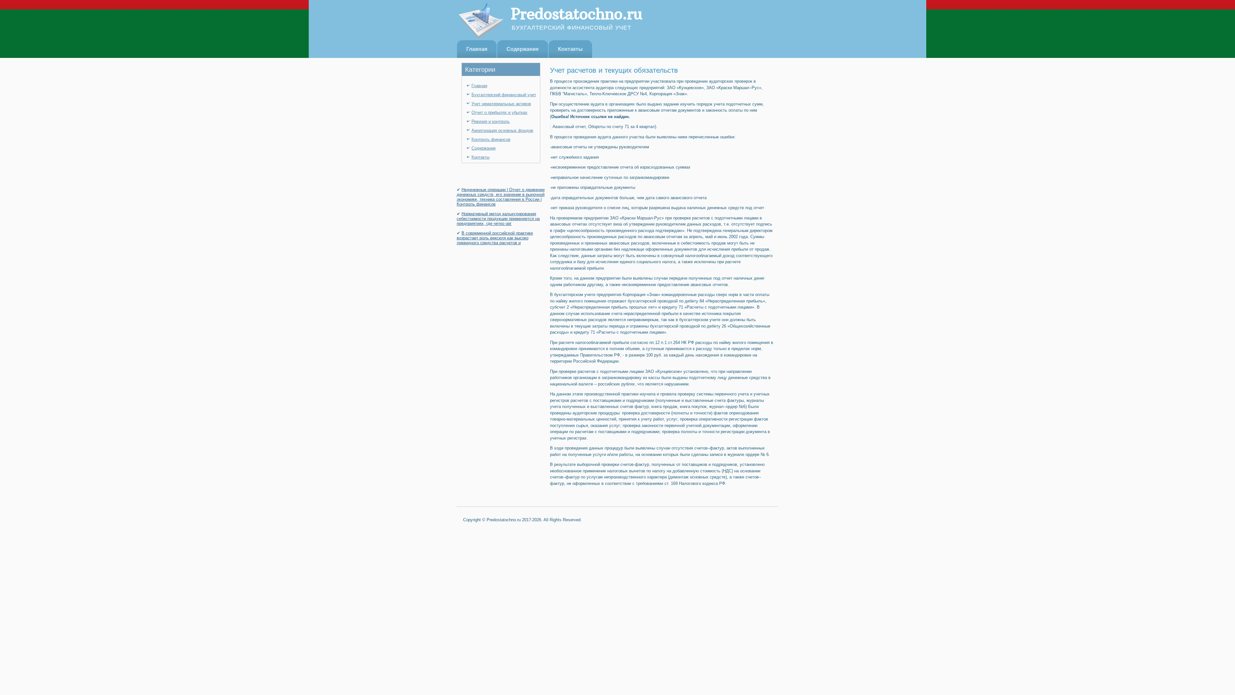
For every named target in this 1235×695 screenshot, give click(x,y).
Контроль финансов (490, 139)
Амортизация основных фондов (502, 130)
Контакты (570, 49)
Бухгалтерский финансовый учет (503, 94)
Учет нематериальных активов (501, 103)
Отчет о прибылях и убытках (499, 112)
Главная (476, 49)
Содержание (523, 49)
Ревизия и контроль (490, 121)
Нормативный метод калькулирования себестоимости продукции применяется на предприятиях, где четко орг (498, 218)
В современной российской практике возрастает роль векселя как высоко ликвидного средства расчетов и (495, 238)
